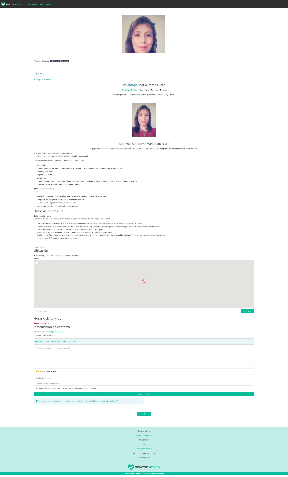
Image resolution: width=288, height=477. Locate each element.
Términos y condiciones (144, 435)
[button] (21, 34)
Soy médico (32, 4)
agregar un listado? (110, 401)
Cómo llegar (247, 311)
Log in (48, 4)
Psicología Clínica (129, 90)
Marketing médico (144, 458)
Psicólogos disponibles (144, 449)
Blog (41, 4)
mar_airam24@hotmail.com (52, 332)
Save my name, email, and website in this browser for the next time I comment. (66, 389)
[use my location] (238, 311)
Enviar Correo (144, 414)
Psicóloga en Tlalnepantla (59, 61)
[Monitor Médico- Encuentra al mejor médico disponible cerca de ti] (11, 3)
